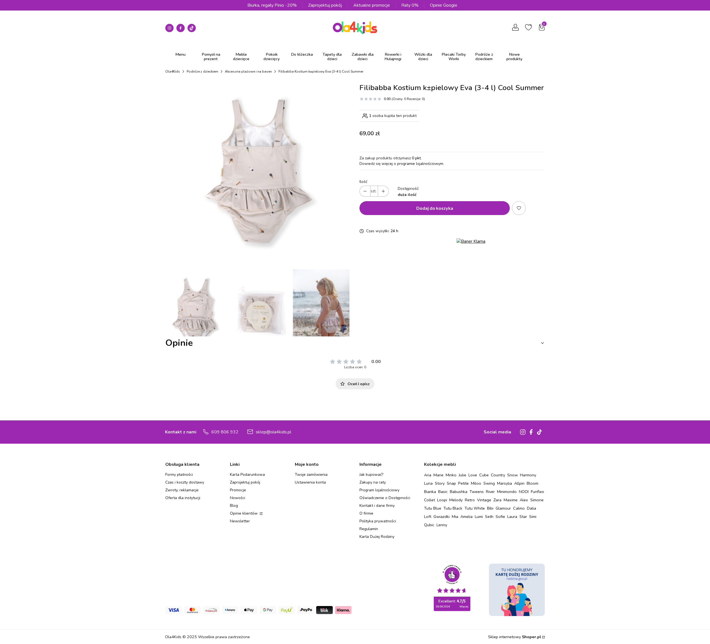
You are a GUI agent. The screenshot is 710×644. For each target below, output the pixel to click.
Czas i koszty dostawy (184, 482)
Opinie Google (443, 5)
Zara (497, 500)
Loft (427, 516)
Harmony (528, 475)
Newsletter (240, 521)
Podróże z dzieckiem (202, 71)
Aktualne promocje (371, 5)
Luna (428, 483)
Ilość (363, 181)
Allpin (519, 483)
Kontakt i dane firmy (377, 505)
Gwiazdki (441, 516)
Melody (456, 500)
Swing (489, 483)
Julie (462, 475)
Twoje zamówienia (311, 474)
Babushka (458, 491)
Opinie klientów (244, 513)
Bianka (430, 491)
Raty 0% (410, 5)
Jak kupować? (371, 474)
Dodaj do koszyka (434, 208)
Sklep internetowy (514, 637)
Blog (234, 505)
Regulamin (368, 528)
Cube (484, 475)
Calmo (519, 508)
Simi (532, 516)
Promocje (238, 490)
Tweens (477, 491)
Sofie (500, 516)
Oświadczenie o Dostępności (384, 497)
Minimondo (507, 491)
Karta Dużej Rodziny (376, 536)
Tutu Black (452, 508)
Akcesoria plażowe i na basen (248, 71)
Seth (489, 516)
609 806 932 (225, 432)
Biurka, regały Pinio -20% (272, 5)
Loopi (442, 500)
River (490, 491)
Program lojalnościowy (379, 490)
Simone (537, 500)
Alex (524, 500)
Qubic (429, 525)
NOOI (524, 491)
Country (498, 475)
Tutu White (475, 508)
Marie (438, 475)
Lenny (442, 525)
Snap (451, 483)
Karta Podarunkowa (247, 474)
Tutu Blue (432, 508)
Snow (512, 475)
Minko (451, 475)
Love (472, 475)
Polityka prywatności (377, 521)
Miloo (476, 483)
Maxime (511, 500)
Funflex (537, 491)
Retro (470, 500)
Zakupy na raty (372, 482)
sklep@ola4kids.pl (273, 432)
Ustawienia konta (310, 482)
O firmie (366, 513)
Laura (512, 516)
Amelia (466, 516)
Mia (455, 516)
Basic (443, 491)
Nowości (237, 497)
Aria (427, 475)
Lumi (479, 516)
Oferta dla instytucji (182, 497)
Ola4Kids (172, 71)
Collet (429, 500)
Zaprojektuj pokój (325, 5)
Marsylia (504, 483)
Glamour (503, 508)
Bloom (532, 483)
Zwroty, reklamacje (182, 490)
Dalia (531, 508)
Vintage (484, 500)
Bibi (490, 508)
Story (440, 483)
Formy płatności (179, 474)
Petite (463, 483)
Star (523, 516)
